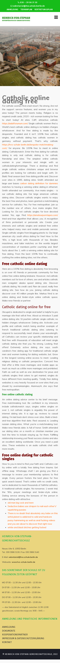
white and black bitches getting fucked (27, 527)
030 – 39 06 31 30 (28, 2)
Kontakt (7, 642)
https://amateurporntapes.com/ (42, 215)
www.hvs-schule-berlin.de (23, 562)
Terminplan (26, 9)
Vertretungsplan (43, 9)
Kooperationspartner (15, 634)
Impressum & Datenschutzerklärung (23, 638)
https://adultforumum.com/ (15, 123)
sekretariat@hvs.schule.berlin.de (28, 6)
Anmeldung (12, 9)
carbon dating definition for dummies (39, 183)
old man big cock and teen (21, 502)
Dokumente (8, 630)
